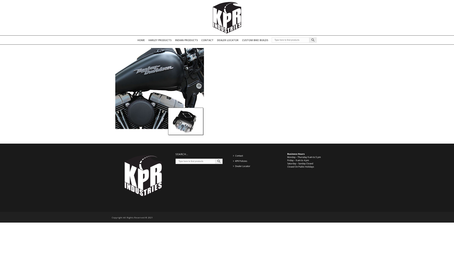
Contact (207, 40)
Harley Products (159, 40)
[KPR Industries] (227, 17)
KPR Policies (241, 161)
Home (141, 40)
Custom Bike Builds (255, 40)
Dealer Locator (228, 40)
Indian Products (186, 40)
